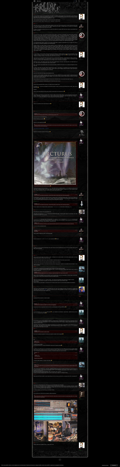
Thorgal (36, 194)
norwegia (43, 21)
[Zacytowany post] (39, 113)
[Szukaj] (76, 1)
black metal (39, 21)
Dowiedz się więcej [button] (105, 465)
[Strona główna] (34, 1)
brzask (36, 352)
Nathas (36, 141)
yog (35, 341)
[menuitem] (86, 455)
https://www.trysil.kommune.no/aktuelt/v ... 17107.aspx (41, 128)
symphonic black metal (57, 21)
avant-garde (36, 21)
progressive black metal (47, 21)
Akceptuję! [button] (114, 465)
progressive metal (53, 21)
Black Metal (73, 452)
